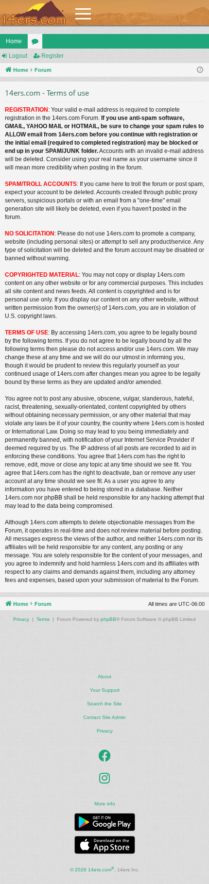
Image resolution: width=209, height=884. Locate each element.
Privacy (105, 731)
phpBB (108, 619)
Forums (37, 43)
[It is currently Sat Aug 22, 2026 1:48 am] (200, 70)
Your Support (105, 690)
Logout (18, 55)
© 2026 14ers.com (92, 869)
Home (14, 41)
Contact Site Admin (104, 717)
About (104, 676)
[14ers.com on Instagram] (104, 778)
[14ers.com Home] (34, 13)
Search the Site (104, 703)
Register (52, 55)
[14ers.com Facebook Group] (105, 756)
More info (104, 803)
